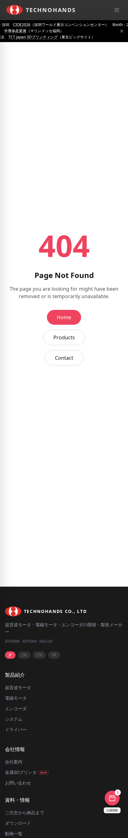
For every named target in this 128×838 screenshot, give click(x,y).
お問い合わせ (18, 783)
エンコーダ (16, 708)
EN (24, 655)
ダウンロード (18, 823)
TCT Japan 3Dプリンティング (33, 37)
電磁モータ (16, 698)
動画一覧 (13, 833)
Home (64, 317)
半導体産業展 (15, 30)
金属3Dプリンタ (26, 772)
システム (13, 719)
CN (39, 655)
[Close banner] (122, 31)
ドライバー (16, 729)
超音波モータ (18, 687)
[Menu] (117, 10)
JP (10, 655)
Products (64, 337)
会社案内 (13, 762)
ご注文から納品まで (24, 812)
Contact (64, 357)
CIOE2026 (21, 24)
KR (54, 655)
